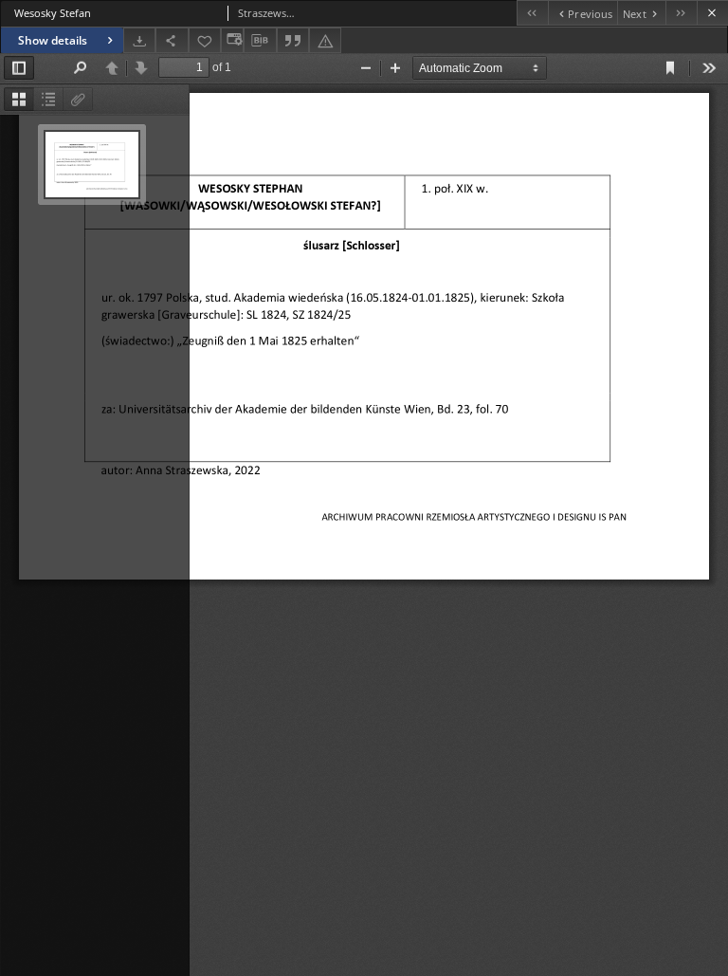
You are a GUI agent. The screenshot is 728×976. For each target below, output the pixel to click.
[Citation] (293, 40)
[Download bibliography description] (260, 41)
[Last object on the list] (681, 13)
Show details (52, 40)
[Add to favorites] (205, 40)
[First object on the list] (532, 13)
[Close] (712, 13)
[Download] (139, 40)
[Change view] (232, 40)
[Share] (171, 40)
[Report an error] (325, 40)
